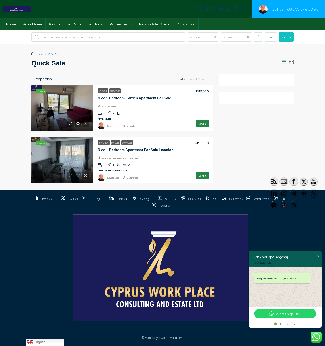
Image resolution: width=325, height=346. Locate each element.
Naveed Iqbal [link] (113, 126)
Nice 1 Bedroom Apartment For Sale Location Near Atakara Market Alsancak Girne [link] (166, 150)
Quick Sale (115, 90)
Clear (271, 37)
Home (11, 24)
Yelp (214, 198)
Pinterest (194, 198)
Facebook (49, 198)
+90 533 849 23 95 (302, 9)
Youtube (170, 198)
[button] (284, 62)
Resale (55, 24)
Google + (146, 198)
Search (286, 37)
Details (202, 123)
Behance (235, 198)
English (39, 342)
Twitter (72, 198)
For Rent (95, 24)
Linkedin (122, 198)
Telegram (165, 205)
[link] (62, 108)
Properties (119, 24)
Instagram (97, 198)
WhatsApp (261, 198)
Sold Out (103, 90)
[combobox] (203, 37)
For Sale (74, 24)
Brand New (32, 24)
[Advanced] (258, 37)
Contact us (185, 24)
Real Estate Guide (154, 24)
